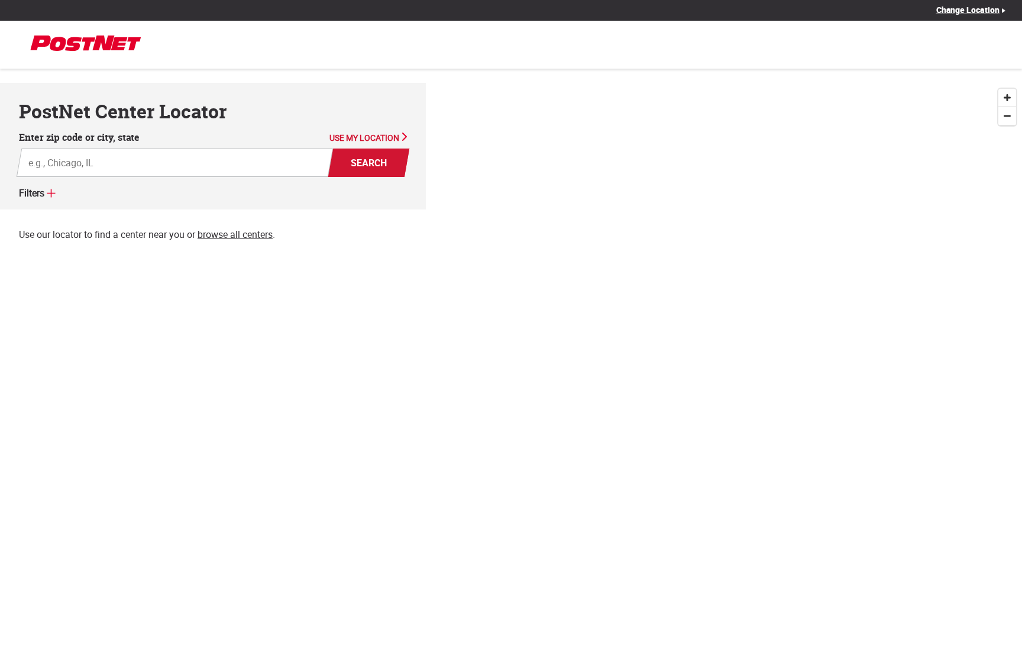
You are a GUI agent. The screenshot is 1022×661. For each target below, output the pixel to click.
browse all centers (235, 234)
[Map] (724, 372)
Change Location (968, 10)
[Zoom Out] (1007, 116)
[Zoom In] (1007, 98)
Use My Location (364, 138)
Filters (31, 192)
